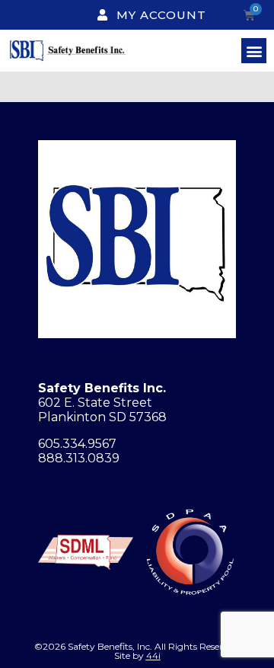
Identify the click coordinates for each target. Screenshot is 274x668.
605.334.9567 (77, 443)
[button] (253, 50)
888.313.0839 (78, 458)
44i (153, 655)
